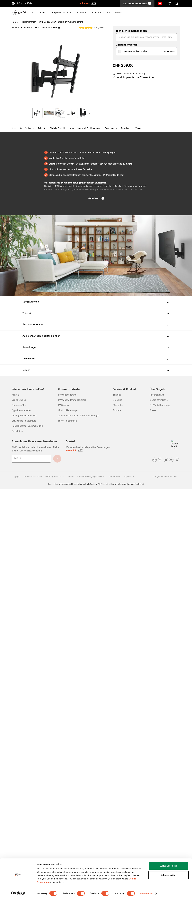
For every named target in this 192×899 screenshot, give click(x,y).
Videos (138, 128)
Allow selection (168, 875)
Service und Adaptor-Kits (24, 420)
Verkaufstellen (19, 400)
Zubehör (41, 128)
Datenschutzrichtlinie (33, 476)
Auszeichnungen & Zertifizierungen (85, 128)
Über (14, 128)
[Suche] (160, 4)
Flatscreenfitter (19, 405)
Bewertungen (111, 128)
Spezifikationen (27, 128)
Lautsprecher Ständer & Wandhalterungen (78, 415)
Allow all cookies (168, 866)
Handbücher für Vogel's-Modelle (27, 426)
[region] (60, 71)
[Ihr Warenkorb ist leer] (169, 3)
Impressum (129, 476)
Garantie (117, 410)
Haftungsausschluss (54, 476)
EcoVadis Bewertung (160, 405)
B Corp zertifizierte (159, 400)
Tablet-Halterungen (67, 420)
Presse (153, 410)
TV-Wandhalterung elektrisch (72, 400)
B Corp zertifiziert (24, 4)
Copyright (16, 476)
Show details (146, 893)
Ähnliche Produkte (58, 128)
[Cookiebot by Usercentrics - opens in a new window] (18, 893)
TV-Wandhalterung (67, 394)
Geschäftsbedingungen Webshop (91, 476)
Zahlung (117, 394)
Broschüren (17, 431)
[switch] (81, 893)
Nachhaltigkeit (157, 394)
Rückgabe (118, 405)
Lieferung (117, 400)
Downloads (126, 128)
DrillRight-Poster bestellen (24, 415)
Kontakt (15, 394)
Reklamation (114, 476)
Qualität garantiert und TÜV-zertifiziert (136, 77)
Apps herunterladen (21, 410)
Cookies (70, 476)
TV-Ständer (63, 405)
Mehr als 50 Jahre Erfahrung (131, 73)
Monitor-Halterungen (68, 410)
